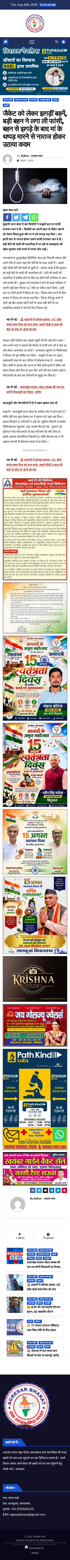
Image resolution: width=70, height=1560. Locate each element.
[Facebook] (7, 217)
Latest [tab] (20, 1237)
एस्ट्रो (30, 1321)
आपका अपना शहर (21, 100)
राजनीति (47, 1303)
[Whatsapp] (34, 217)
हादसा (47, 1347)
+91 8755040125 (22, 1509)
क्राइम (55, 100)
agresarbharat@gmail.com (27, 1514)
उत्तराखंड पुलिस (45, 100)
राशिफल (38, 1321)
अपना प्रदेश (8, 100)
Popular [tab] (48, 1237)
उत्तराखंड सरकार (43, 1254)
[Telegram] (25, 217)
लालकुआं (47, 1258)
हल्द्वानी (6, 105)
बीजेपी (39, 1258)
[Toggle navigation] (32, 42)
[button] (56, 41)
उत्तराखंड (33, 100)
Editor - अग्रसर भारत (31, 155)
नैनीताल (31, 1258)
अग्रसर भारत (39, 1536)
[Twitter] (16, 217)
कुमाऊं (54, 1254)
